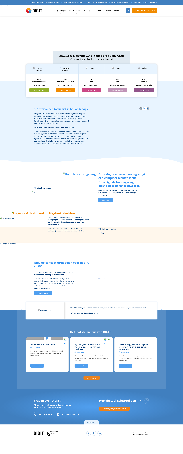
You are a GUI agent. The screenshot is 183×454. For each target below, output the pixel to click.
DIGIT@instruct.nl (70, 414)
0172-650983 (45, 414)
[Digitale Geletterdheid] (34, 11)
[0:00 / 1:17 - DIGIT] (144, 108)
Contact (116, 10)
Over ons (107, 10)
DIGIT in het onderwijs (76, 10)
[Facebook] (88, 433)
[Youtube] (99, 433)
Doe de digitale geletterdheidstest (114, 409)
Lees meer (105, 200)
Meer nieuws (91, 378)
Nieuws (99, 10)
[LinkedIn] (94, 433)
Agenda (90, 10)
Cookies (146, 434)
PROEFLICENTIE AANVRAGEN (144, 10)
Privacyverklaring (138, 434)
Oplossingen (61, 10)
